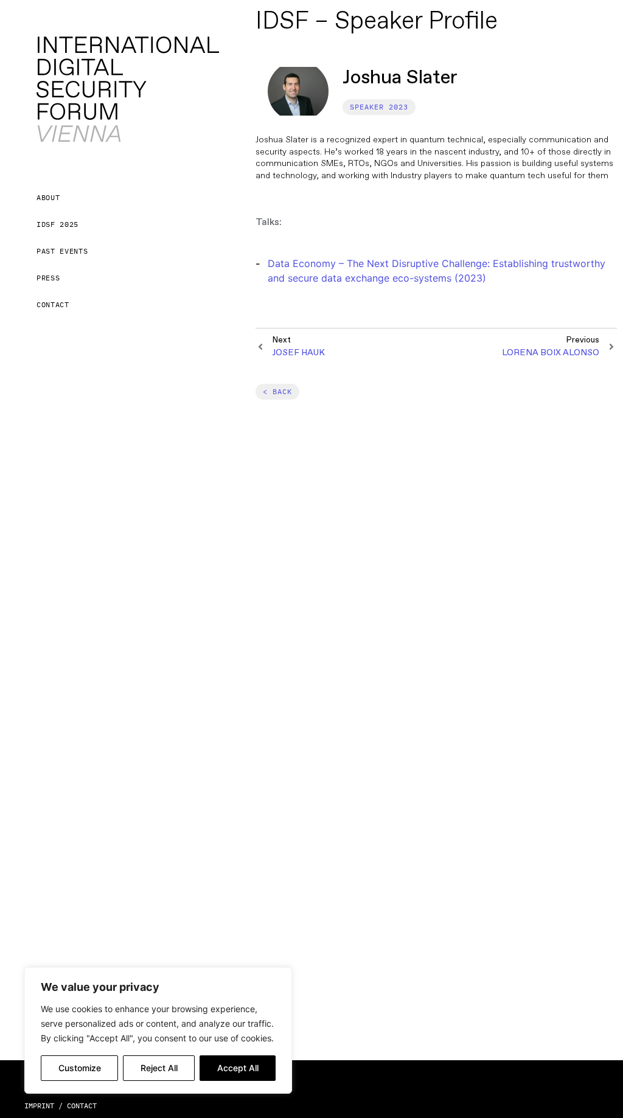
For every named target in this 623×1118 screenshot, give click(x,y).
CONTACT (82, 1105)
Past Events (62, 250)
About (48, 197)
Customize (79, 1068)
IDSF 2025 (57, 224)
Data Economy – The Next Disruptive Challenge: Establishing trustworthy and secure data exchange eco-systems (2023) (436, 270)
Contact (53, 304)
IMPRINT (39, 1105)
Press (48, 277)
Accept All (238, 1068)
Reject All (159, 1068)
